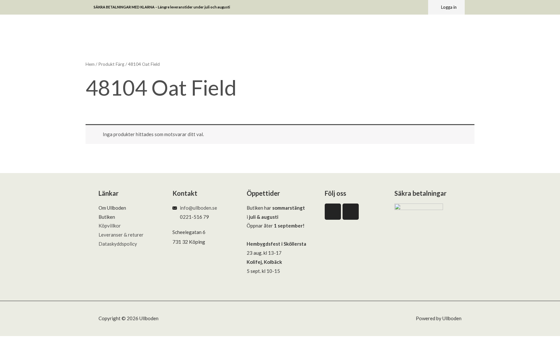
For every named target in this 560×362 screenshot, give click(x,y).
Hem (90, 64)
